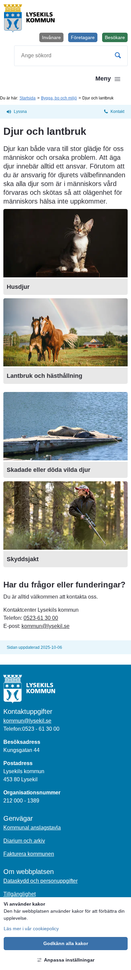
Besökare (116, 38)
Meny (103, 78)
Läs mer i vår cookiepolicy (31, 928)
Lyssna (20, 111)
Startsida (27, 98)
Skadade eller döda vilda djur (48, 469)
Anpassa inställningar (69, 960)
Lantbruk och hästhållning (44, 375)
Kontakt (117, 111)
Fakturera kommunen (28, 854)
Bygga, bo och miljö (59, 98)
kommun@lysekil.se (45, 626)
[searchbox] (71, 56)
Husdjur (18, 286)
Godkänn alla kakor (65, 943)
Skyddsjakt (23, 559)
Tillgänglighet (19, 894)
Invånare (51, 37)
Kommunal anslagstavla (32, 827)
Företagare (83, 37)
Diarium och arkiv (24, 841)
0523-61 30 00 (41, 618)
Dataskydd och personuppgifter (40, 881)
